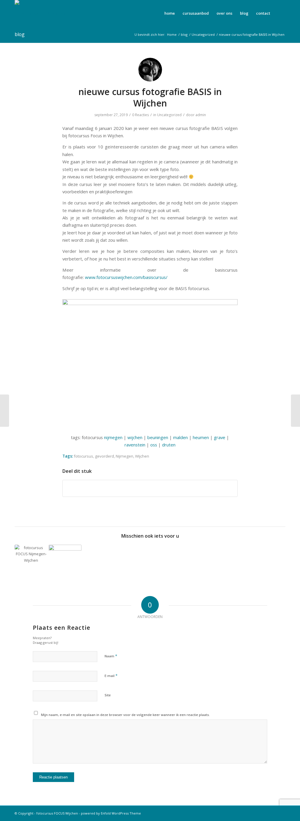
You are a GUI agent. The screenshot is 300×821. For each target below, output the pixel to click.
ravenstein (135, 445)
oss (153, 445)
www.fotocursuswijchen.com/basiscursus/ (126, 277)
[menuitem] (170, 13)
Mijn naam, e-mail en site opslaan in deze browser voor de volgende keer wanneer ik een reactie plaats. (125, 714)
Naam (111, 656)
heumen (201, 437)
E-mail (111, 675)
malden (180, 437)
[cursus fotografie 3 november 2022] (65, 561)
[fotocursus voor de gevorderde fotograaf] (31, 561)
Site (108, 695)
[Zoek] (279, 13)
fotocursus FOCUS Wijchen (57, 813)
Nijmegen (124, 456)
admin (200, 114)
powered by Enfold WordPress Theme (111, 813)
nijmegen (113, 437)
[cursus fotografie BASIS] (4, 411)
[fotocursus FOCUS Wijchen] (41, 13)
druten (168, 445)
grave (219, 437)
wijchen (134, 437)
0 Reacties (140, 114)
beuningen (157, 437)
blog (20, 34)
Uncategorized (169, 114)
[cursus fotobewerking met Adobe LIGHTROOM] (295, 411)
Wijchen (142, 456)
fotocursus (83, 456)
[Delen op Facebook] (150, 488)
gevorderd (104, 456)
